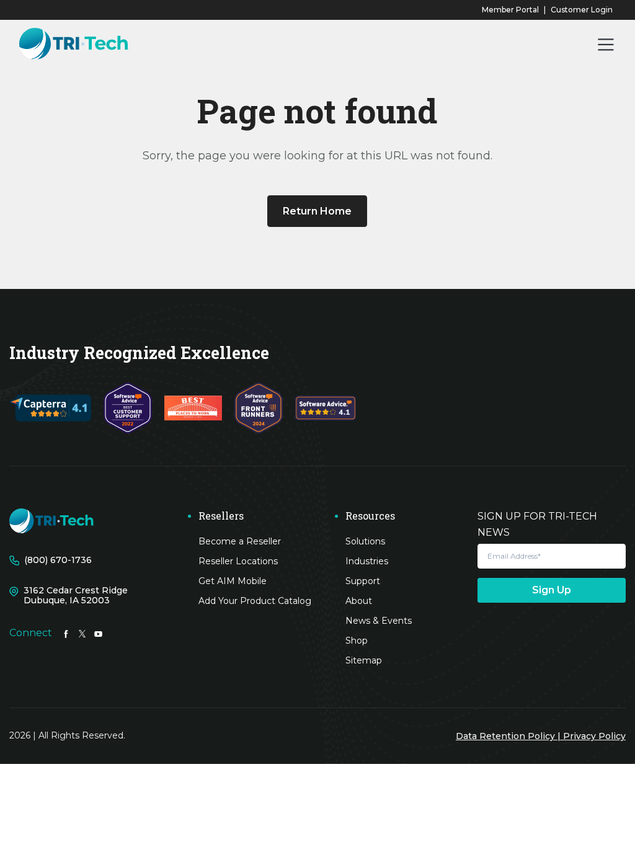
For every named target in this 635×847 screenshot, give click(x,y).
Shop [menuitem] (356, 640)
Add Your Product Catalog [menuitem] (254, 600)
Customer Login (582, 9)
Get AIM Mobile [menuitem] (232, 581)
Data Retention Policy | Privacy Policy (541, 736)
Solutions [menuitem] (365, 541)
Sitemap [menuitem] (363, 660)
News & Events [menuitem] (378, 620)
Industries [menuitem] (366, 561)
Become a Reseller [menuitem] (239, 541)
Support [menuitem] (362, 581)
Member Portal (510, 9)
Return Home (317, 211)
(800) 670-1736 (58, 560)
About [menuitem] (358, 600)
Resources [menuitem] (370, 515)
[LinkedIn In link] (66, 633)
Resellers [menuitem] (221, 515)
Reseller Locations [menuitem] (238, 561)
